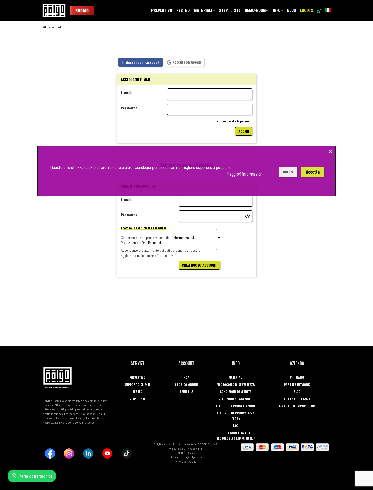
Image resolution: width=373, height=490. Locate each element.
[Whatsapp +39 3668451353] (319, 10)
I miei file (186, 391)
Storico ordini (186, 384)
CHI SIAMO (297, 377)
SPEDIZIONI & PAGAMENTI (235, 399)
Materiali (236, 377)
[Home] (54, 10)
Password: (129, 107)
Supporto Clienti (137, 384)
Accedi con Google (187, 62)
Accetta (313, 172)
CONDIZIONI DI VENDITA (235, 391)
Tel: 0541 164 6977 (297, 399)
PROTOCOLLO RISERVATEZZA (235, 384)
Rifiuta (288, 172)
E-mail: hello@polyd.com (297, 406)
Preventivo (137, 377)
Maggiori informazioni (245, 174)
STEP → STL (137, 399)
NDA (186, 377)
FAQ (235, 425)
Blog (297, 391)
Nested (137, 391)
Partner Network (297, 384)
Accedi (243, 131)
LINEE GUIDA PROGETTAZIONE (235, 406)
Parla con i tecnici (35, 476)
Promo (82, 10)
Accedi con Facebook (142, 62)
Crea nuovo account (199, 265)
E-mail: (126, 92)
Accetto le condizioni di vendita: (143, 228)
